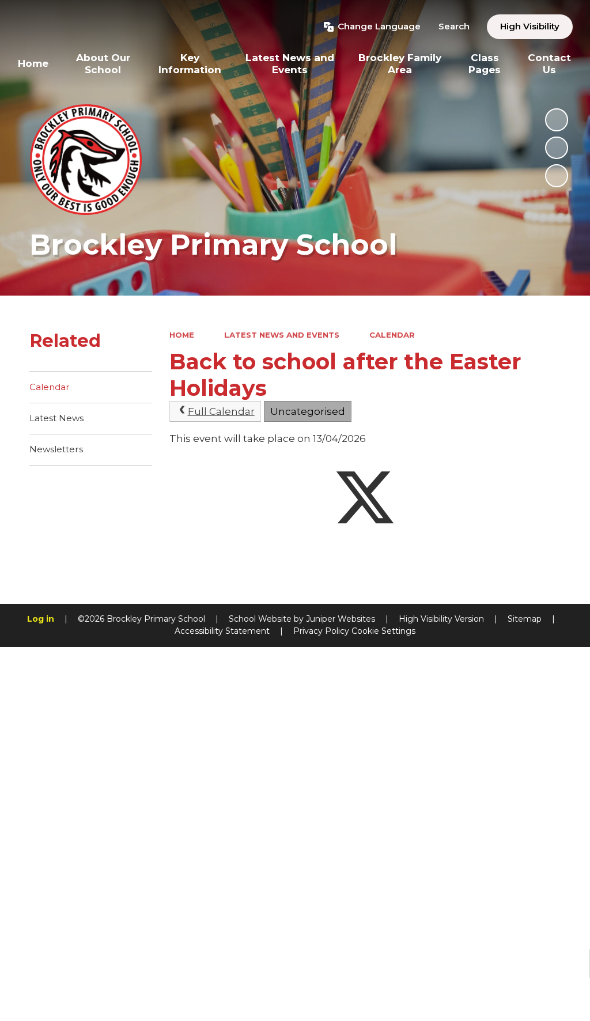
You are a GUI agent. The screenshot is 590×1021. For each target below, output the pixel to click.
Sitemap (525, 619)
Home (181, 334)
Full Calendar (221, 411)
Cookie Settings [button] (383, 631)
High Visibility (529, 26)
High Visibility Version (441, 619)
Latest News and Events (281, 334)
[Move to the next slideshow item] (556, 175)
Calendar (392, 334)
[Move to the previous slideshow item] (556, 148)
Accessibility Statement (222, 631)
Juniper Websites (340, 619)
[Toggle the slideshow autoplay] (556, 119)
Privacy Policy (321, 631)
